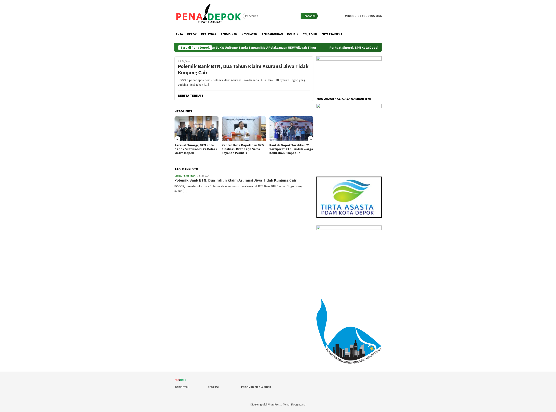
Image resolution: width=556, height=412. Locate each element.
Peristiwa (189, 175)
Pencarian (309, 16)
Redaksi (213, 387)
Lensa (178, 175)
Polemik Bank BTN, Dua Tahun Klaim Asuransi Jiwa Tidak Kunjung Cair (243, 69)
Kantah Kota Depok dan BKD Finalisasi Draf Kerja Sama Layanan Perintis (243, 149)
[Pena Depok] (208, 16)
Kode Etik (181, 387)
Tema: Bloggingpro (294, 404)
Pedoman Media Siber (256, 387)
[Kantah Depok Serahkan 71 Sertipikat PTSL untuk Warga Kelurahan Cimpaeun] (291, 128)
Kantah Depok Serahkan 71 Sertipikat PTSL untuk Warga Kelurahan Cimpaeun (291, 149)
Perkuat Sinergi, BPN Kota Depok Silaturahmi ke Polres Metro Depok (366, 48)
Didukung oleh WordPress (265, 404)
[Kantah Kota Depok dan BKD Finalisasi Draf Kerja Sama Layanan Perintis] (244, 128)
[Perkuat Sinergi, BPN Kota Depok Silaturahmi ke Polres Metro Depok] (196, 128)
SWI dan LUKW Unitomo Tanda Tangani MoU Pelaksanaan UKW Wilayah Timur (245, 48)
